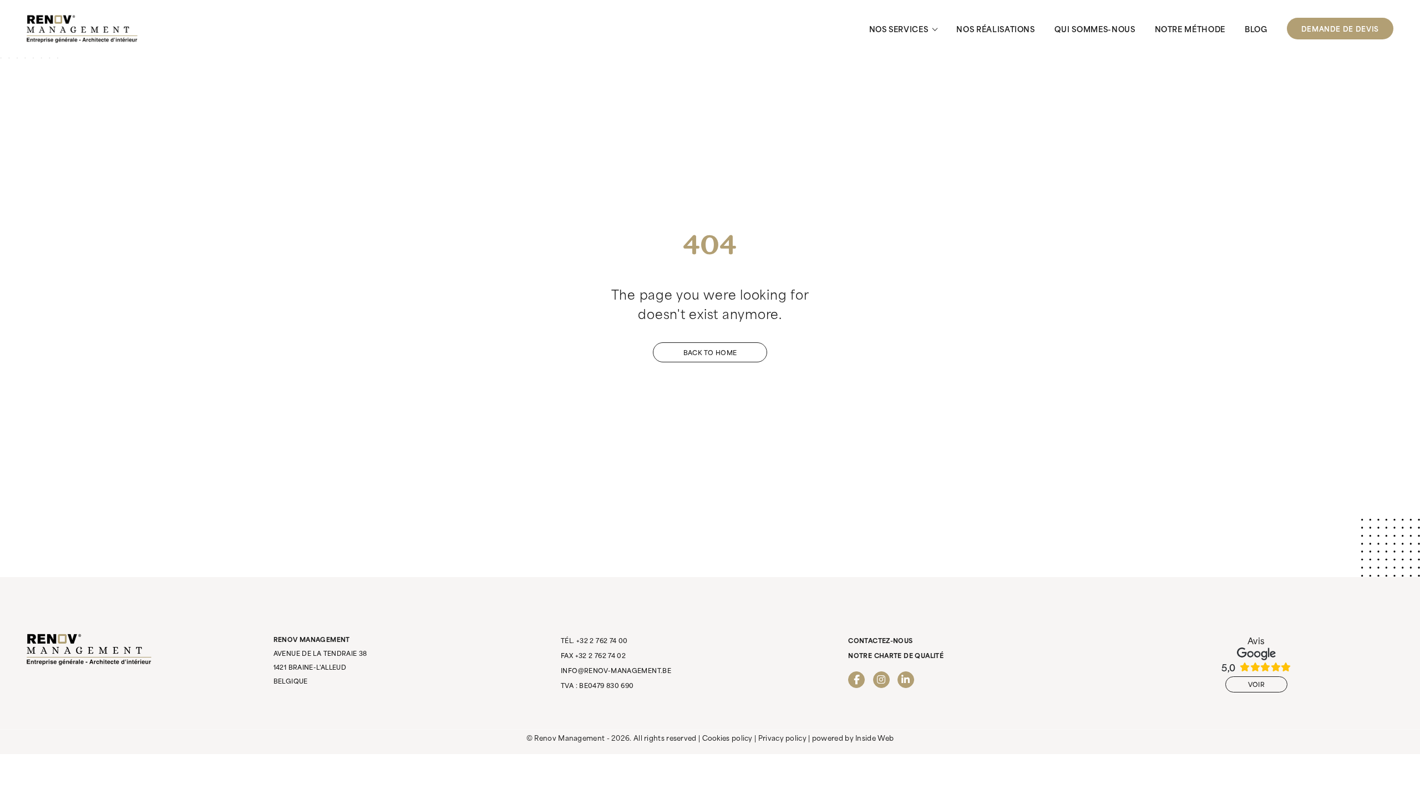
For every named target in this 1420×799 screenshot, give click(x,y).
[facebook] (856, 679)
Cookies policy (727, 737)
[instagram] (881, 679)
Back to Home (710, 352)
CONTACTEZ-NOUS (880, 640)
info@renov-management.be (616, 670)
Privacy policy (782, 737)
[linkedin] (905, 679)
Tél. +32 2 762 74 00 (594, 640)
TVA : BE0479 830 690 (597, 685)
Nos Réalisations (995, 28)
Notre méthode (1190, 28)
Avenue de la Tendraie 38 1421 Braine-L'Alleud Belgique (320, 660)
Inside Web (874, 737)
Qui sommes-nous (1094, 28)
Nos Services (899, 28)
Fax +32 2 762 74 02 (593, 655)
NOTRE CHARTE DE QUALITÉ (896, 655)
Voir (1256, 684)
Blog (1256, 28)
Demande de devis (1340, 28)
